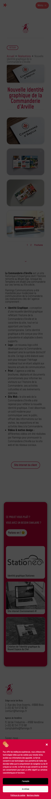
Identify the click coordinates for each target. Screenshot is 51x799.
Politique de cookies (17, 795)
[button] (46, 744)
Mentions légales (33, 795)
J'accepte (25, 781)
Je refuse (25, 789)
